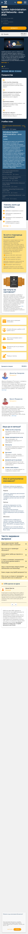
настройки (10, 929)
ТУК (22, 306)
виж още (4, 390)
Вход (19, 2)
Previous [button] (12, 604)
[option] (14, 595)
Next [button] (15, 604)
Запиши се (14, 28)
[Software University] (5, 2)
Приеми (17, 929)
